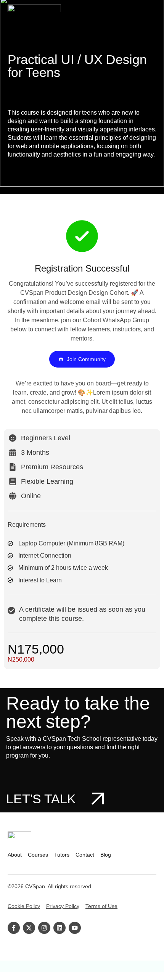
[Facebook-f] (14, 928)
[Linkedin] (59, 928)
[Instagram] (44, 928)
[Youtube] (75, 928)
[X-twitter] (29, 928)
